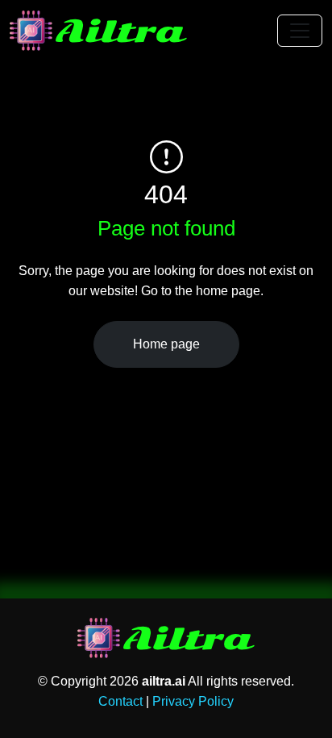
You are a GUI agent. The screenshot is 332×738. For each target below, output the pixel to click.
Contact (120, 701)
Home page (166, 344)
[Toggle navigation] (299, 31)
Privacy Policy (193, 701)
